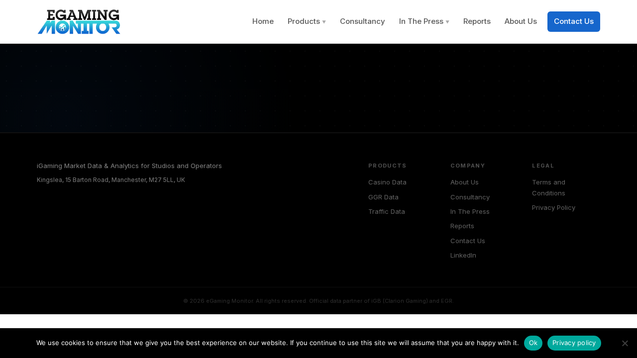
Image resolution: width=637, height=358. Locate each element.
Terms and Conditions (548, 187)
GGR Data (383, 197)
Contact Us (574, 21)
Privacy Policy (553, 207)
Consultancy (362, 21)
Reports (477, 21)
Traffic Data (386, 211)
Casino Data (387, 182)
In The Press (424, 21)
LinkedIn (463, 255)
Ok (533, 343)
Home (263, 21)
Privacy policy (574, 343)
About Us (521, 21)
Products (307, 21)
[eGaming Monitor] (80, 21)
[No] (625, 343)
